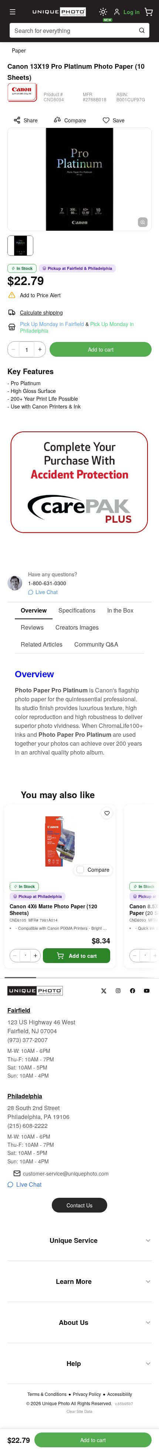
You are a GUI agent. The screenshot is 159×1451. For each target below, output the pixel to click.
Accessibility (119, 1394)
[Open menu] (12, 11)
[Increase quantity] (39, 349)
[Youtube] (147, 991)
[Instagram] (118, 991)
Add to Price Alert (40, 295)
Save (119, 120)
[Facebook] (132, 991)
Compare (75, 120)
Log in (132, 12)
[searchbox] (79, 30)
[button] (148, 11)
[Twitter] (103, 991)
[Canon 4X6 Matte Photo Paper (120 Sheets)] (59, 841)
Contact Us (79, 1205)
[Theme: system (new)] (103, 11)
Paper (19, 50)
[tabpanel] (79, 705)
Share (31, 120)
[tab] (34, 610)
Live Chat (46, 592)
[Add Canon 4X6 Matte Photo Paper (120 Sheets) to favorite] (106, 812)
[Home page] (58, 12)
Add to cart (101, 349)
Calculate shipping (41, 312)
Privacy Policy (87, 1394)
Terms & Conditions (47, 1394)
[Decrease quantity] (13, 349)
